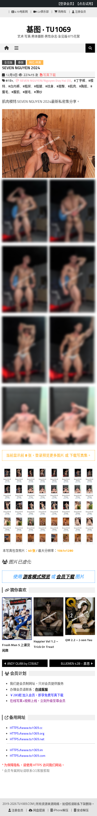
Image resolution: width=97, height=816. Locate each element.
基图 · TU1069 (48, 29)
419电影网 (21, 12)
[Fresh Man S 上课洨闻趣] (17, 619)
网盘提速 (38, 810)
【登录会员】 (66, 3)
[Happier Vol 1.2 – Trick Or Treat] (48, 617)
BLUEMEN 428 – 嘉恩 (75, 663)
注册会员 (80, 12)
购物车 (62, 12)
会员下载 (65, 576)
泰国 (20, 62)
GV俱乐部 (43, 12)
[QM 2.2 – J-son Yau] (80, 617)
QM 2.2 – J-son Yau (78, 639)
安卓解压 (82, 810)
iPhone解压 (60, 810)
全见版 (8, 62)
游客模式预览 (36, 576)
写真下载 (49, 74)
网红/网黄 (35, 62)
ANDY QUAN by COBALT (23, 663)
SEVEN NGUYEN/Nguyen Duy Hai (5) (45, 80)
